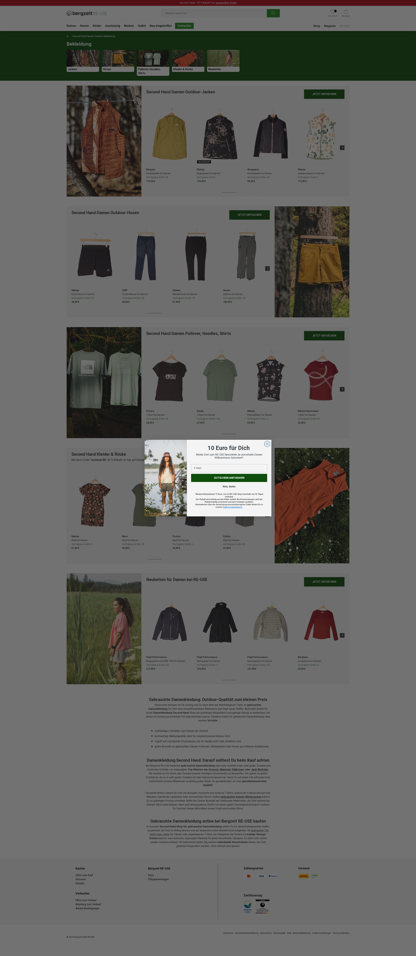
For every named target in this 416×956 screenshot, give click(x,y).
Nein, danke (229, 486)
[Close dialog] (267, 444)
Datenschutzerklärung (232, 507)
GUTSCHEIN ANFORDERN (229, 477)
